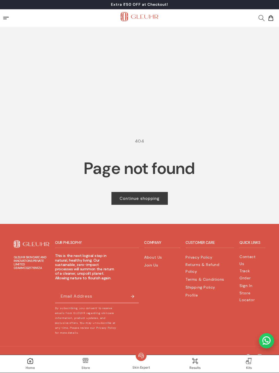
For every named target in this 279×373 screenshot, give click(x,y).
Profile (192, 295)
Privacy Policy (199, 257)
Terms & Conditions (205, 279)
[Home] (139, 18)
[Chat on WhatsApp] (266, 340)
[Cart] (271, 18)
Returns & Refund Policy (203, 268)
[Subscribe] (132, 296)
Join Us (151, 265)
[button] (261, 17)
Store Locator (247, 296)
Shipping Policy (200, 287)
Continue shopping (140, 198)
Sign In (245, 285)
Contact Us (247, 260)
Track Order (245, 274)
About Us (153, 257)
